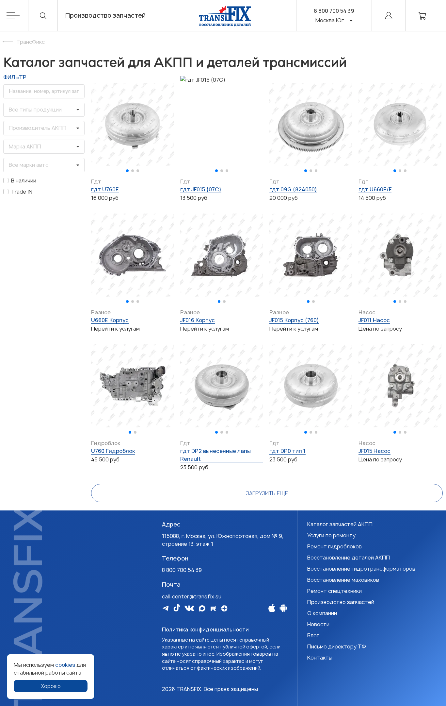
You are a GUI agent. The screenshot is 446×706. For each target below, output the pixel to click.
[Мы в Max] (202, 608)
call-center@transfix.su (191, 596)
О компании (322, 613)
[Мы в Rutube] (213, 608)
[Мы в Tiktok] (177, 607)
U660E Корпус (110, 320)
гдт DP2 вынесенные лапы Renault (215, 454)
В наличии (23, 180)
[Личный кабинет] (389, 15)
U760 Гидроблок (113, 451)
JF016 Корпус (197, 320)
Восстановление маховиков (343, 579)
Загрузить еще (267, 493)
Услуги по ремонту (331, 535)
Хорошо (51, 686)
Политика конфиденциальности (205, 629)
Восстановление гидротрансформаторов (361, 568)
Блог (313, 635)
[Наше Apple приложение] (272, 608)
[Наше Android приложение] (283, 608)
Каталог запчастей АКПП (340, 524)
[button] (127, 170)
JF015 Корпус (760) (294, 320)
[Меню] (17, 15)
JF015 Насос (374, 451)
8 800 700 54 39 (334, 10)
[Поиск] (43, 15)
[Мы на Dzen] (224, 608)
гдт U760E (105, 189)
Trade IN (21, 191)
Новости (318, 624)
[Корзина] (422, 15)
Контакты (319, 657)
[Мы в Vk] (189, 608)
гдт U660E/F (374, 189)
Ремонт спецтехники (334, 590)
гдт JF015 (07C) (200, 189)
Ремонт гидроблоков (334, 546)
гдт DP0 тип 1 (287, 451)
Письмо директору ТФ (336, 646)
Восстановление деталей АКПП (348, 557)
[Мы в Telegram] (165, 608)
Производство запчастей (105, 15)
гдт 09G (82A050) (293, 189)
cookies (65, 664)
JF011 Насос (374, 320)
